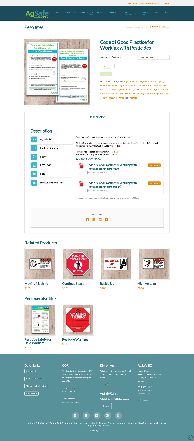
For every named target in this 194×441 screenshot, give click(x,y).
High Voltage (147, 283)
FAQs (129, 3)
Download (154, 165)
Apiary (161, 81)
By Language (121, 85)
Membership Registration (153, 3)
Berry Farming (107, 85)
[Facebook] (75, 415)
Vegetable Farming (149, 93)
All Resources (150, 81)
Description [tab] (97, 117)
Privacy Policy (138, 3)
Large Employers (70, 388)
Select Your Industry (34, 379)
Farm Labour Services (156, 85)
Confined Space (73, 283)
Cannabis (133, 85)
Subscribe (105, 384)
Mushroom (139, 89)
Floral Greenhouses (109, 89)
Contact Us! (144, 400)
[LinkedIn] (97, 415)
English (141, 85)
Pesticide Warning (75, 339)
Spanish (135, 93)
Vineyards (119, 97)
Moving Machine (36, 283)
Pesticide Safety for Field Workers (37, 341)
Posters (133, 97)
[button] (28, 43)
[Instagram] (118, 415)
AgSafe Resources (133, 81)
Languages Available (110, 57)
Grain (130, 89)
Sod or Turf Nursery (120, 93)
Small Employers (70, 398)
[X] (86, 415)
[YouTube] (107, 415)
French (123, 89)
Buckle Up (107, 283)
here (118, 152)
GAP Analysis (31, 371)
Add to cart (106, 74)
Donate (166, 3)
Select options (41, 275)
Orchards (150, 89)
